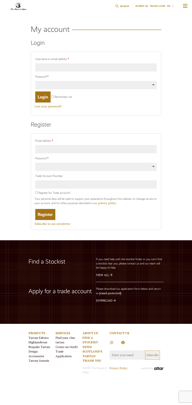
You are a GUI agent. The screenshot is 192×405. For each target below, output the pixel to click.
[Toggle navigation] (185, 6)
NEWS (87, 347)
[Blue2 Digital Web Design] (159, 368)
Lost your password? (48, 106)
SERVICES (63, 333)
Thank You (91, 361)
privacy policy (107, 203)
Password (41, 76)
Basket (142, 5)
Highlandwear (37, 342)
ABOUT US (90, 333)
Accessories (36, 356)
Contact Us (119, 333)
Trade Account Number (49, 176)
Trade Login (157, 5)
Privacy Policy (119, 368)
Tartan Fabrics (38, 338)
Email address (44, 140)
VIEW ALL (103, 275)
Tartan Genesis (38, 361)
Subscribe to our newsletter (52, 224)
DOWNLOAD (104, 300)
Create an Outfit (67, 347)
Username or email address (52, 59)
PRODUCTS (36, 333)
